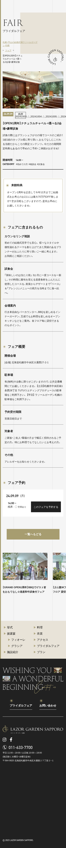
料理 (40, 627)
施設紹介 (12, 652)
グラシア (17, 645)
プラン (41, 652)
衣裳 (40, 633)
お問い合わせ (47, 705)
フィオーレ (18, 639)
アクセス (42, 639)
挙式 (10, 627)
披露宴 (11, 633)
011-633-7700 (21, 747)
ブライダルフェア (48, 645)
